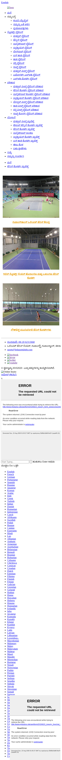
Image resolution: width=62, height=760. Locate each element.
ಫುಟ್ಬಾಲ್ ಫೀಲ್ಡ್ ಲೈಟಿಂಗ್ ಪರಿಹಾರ (28, 86)
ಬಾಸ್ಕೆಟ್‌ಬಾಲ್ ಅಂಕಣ (23, 133)
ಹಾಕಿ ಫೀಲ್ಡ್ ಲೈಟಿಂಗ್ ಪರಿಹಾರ (26, 106)
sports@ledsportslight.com (19, 349)
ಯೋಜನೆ (11, 117)
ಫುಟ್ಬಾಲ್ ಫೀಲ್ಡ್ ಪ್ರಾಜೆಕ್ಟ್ (23, 121)
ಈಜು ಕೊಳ (18, 144)
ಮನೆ (9, 12)
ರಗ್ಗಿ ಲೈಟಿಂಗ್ (18, 63)
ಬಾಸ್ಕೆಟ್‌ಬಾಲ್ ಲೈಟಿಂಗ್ (23, 44)
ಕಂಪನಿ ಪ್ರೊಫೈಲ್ (20, 20)
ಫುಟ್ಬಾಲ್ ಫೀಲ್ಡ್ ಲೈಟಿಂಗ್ (24, 71)
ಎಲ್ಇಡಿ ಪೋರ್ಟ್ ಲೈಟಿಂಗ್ (25, 78)
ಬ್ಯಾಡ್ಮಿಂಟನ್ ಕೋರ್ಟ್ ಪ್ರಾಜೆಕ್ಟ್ (26, 137)
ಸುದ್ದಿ (9, 152)
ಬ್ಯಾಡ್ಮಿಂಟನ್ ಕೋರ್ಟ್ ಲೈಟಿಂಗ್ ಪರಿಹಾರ (30, 98)
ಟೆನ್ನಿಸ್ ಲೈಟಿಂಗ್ (20, 40)
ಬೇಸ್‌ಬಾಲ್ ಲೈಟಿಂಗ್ (22, 51)
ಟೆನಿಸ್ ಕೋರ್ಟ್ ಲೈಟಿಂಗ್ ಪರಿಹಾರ (28, 90)
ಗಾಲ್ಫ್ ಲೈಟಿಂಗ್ (19, 67)
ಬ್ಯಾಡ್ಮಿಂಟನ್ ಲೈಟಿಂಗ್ (22, 47)
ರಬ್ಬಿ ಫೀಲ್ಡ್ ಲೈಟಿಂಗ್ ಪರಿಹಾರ (26, 109)
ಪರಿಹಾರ (11, 82)
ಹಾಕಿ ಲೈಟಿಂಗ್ (19, 59)
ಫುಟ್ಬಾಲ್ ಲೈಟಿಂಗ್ (21, 36)
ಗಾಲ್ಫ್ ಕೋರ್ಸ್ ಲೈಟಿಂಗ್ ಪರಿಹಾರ (27, 113)
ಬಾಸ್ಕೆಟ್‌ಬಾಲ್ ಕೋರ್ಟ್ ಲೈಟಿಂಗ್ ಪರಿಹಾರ (31, 94)
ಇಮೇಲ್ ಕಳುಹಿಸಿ (9, 374)
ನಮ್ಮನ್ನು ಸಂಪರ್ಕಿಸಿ (15, 156)
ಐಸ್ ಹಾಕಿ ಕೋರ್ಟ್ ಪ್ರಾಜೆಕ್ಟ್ (25, 140)
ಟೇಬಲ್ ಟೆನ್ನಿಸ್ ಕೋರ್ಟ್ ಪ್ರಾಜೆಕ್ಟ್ (28, 125)
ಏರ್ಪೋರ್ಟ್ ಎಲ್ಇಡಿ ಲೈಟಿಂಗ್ (26, 75)
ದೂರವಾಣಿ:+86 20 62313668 (21, 342)
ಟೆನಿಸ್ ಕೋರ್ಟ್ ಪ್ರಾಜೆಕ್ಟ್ (24, 129)
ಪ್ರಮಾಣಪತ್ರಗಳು (20, 28)
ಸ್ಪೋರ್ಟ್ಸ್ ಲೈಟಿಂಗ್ (15, 32)
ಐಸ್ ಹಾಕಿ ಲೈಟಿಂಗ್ (21, 55)
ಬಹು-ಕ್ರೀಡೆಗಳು (20, 148)
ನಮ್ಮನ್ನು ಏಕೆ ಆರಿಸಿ (21, 24)
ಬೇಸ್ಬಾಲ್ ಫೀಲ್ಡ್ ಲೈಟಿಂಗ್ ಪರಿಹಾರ (28, 102)
